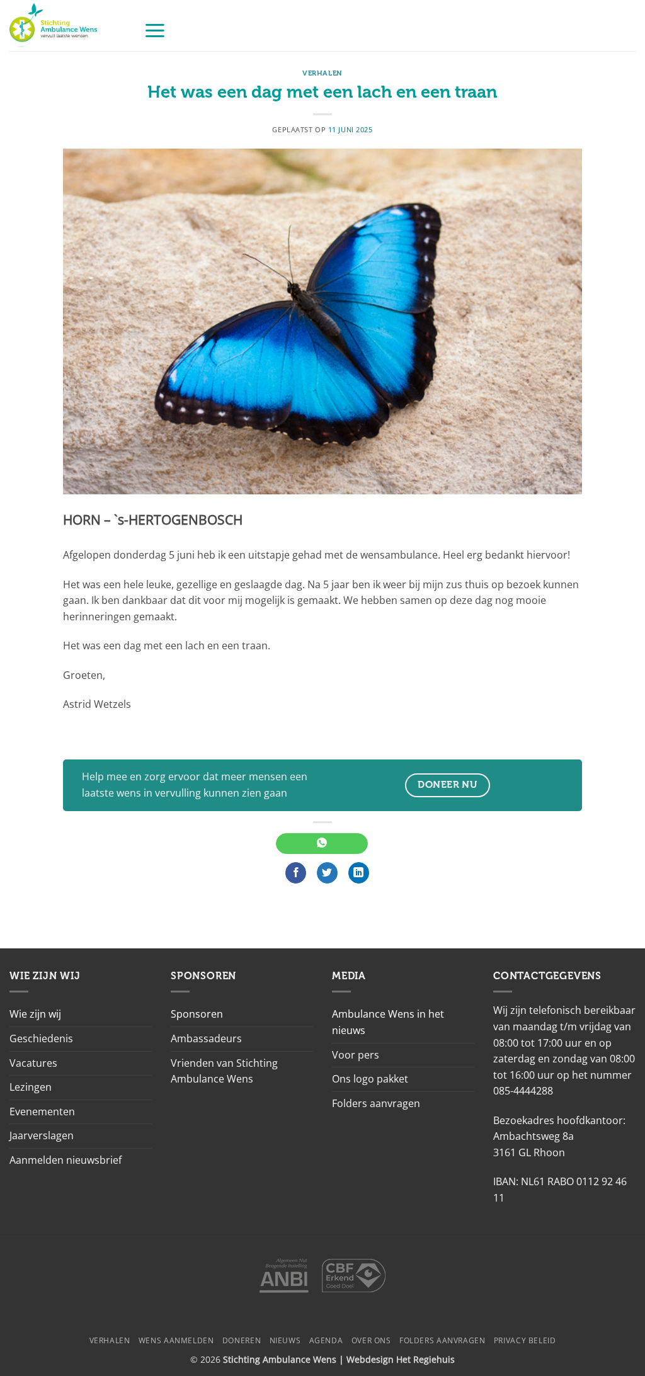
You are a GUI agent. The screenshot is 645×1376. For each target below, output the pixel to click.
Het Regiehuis (425, 1359)
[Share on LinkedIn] (358, 873)
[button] (155, 30)
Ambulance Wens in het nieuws (388, 1022)
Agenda (326, 1340)
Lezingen (30, 1087)
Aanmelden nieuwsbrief (65, 1160)
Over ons (371, 1340)
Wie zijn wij (35, 1014)
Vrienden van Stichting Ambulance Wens (224, 1071)
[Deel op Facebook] (295, 873)
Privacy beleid (525, 1340)
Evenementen (42, 1111)
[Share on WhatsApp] (321, 844)
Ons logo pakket (370, 1079)
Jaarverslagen (41, 1135)
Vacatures (33, 1063)
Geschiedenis (41, 1038)
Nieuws (285, 1340)
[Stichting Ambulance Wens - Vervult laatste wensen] (67, 25)
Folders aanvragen (376, 1103)
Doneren (241, 1340)
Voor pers (355, 1055)
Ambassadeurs (206, 1038)
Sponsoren (197, 1014)
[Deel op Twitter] (327, 873)
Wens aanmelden (176, 1340)
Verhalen (322, 73)
